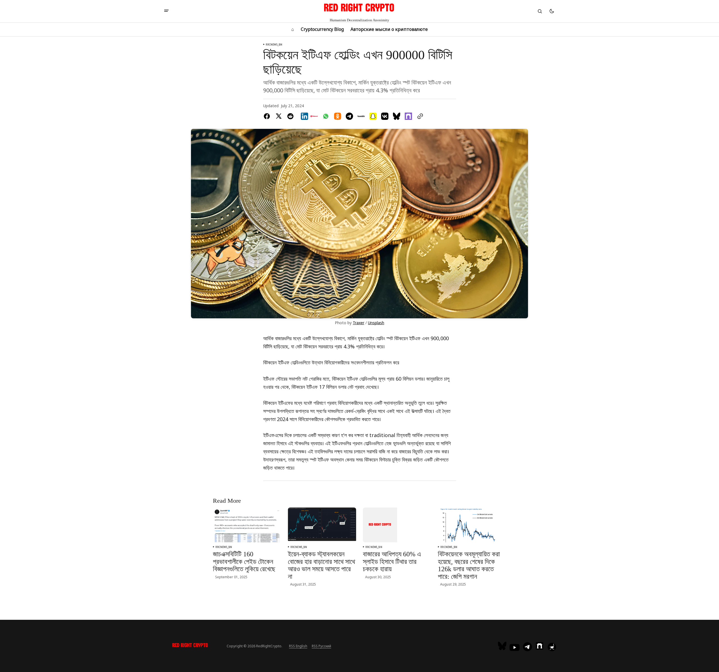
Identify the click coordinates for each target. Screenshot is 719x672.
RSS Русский (321, 646)
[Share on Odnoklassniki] (337, 116)
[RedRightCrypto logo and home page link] (190, 645)
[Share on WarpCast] (408, 116)
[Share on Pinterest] (314, 116)
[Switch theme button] (551, 11)
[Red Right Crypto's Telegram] (527, 647)
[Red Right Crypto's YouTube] (514, 647)
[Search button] (539, 11)
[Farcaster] (539, 646)
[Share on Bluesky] (396, 116)
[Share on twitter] (279, 116)
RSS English (298, 646)
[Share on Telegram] (349, 116)
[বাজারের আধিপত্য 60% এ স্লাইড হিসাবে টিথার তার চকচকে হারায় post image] (380, 525)
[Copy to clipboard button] (419, 116)
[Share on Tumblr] (361, 116)
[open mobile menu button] (166, 11)
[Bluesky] (503, 646)
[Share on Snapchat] (373, 116)
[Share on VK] (385, 116)
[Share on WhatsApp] (326, 116)
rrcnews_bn (274, 44)
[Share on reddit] (290, 116)
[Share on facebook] (268, 116)
